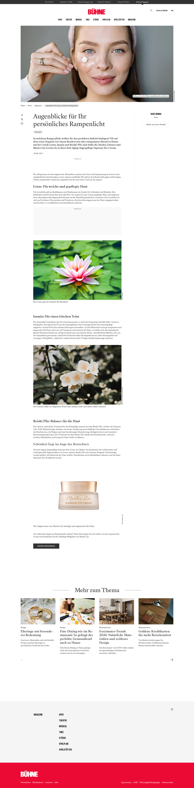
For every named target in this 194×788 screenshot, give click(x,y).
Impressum (126, 782)
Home (23, 106)
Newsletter (26, 782)
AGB (135, 782)
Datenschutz (167, 782)
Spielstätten (119, 19)
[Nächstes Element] (171, 659)
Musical (79, 19)
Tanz (88, 19)
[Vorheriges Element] (22, 659)
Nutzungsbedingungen (149, 782)
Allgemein (38, 106)
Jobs (56, 782)
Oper (60, 19)
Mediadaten (37, 782)
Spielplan (106, 19)
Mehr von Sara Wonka (156, 124)
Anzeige (38, 132)
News (30, 106)
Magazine (132, 19)
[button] (151, 10)
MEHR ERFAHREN (46, 546)
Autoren (49, 782)
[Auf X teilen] (22, 119)
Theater (69, 19)
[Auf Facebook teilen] (22, 115)
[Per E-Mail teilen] (22, 123)
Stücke (96, 19)
